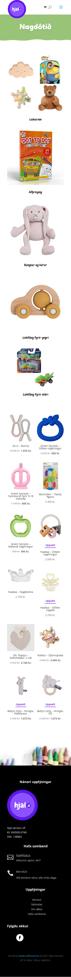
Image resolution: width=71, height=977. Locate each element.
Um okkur (37, 909)
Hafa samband (37, 914)
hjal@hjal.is (23, 855)
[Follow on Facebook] (19, 937)
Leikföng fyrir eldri (35, 394)
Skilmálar (36, 904)
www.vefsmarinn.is (30, 956)
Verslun (37, 899)
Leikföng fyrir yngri (36, 338)
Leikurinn (35, 119)
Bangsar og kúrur (35, 265)
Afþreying (35, 192)
